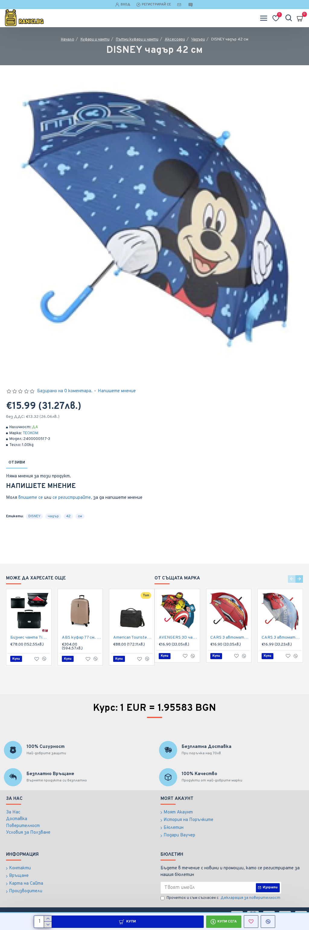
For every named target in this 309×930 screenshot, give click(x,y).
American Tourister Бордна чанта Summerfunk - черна (133, 637)
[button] (291, 579)
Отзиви (16, 462)
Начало (67, 39)
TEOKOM (30, 433)
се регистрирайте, (72, 498)
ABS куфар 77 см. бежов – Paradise (81, 637)
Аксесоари (175, 39)
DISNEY (34, 516)
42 (68, 516)
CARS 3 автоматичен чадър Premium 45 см (230, 637)
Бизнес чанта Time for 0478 (30, 637)
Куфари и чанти (95, 39)
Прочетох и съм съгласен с (223, 898)
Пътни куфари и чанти (137, 39)
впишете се (30, 498)
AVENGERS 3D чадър (178, 637)
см (80, 516)
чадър (53, 516)
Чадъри (198, 39)
